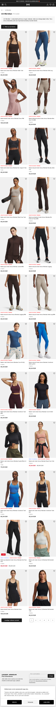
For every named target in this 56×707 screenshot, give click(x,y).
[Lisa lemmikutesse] (26, 32)
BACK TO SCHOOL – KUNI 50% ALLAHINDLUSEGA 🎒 (28, 1)
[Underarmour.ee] (28, 5)
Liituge (51, 676)
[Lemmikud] (50, 4)
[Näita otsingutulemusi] (5, 4)
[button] (53, 620)
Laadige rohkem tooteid (11, 620)
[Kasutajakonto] (47, 4)
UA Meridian (8, 10)
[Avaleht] (1, 10)
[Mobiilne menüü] (3, 4)
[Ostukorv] (53, 4)
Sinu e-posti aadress (35, 673)
